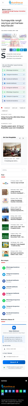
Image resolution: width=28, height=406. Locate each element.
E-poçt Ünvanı (7, 353)
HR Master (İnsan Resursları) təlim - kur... (17, 236)
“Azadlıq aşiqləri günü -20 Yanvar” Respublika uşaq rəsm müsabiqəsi (12, 126)
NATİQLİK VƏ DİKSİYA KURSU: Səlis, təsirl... (17, 253)
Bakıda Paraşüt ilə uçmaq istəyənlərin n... (17, 209)
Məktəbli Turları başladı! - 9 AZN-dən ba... (18, 245)
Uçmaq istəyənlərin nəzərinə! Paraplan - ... (17, 218)
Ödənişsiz (7, 108)
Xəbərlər (5, 110)
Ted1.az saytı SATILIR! (17, 182)
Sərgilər (14, 108)
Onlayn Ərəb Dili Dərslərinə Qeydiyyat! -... (18, 192)
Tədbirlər (22, 108)
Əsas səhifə (7, 9)
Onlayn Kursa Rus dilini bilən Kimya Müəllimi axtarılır (13, 116)
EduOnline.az (13, 400)
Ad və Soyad (7, 345)
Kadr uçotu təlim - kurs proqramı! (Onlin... (18, 227)
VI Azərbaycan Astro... (11, 161)
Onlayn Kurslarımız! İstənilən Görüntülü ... (17, 201)
